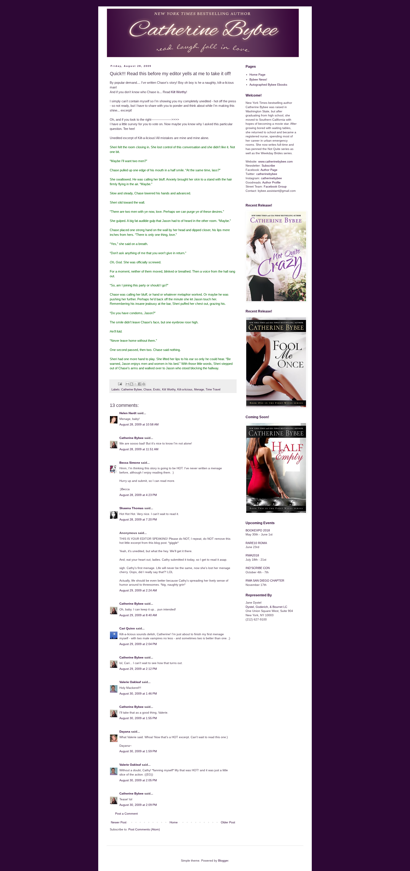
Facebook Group (275, 186)
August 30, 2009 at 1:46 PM (138, 693)
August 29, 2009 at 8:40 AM (138, 615)
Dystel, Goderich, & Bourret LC (266, 607)
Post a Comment (126, 813)
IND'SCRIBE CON (258, 568)
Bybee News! (258, 79)
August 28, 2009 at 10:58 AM (139, 424)
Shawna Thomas (131, 508)
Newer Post (118, 822)
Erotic (156, 389)
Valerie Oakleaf (130, 682)
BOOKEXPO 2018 (258, 530)
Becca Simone (129, 462)
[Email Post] (120, 383)
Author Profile (271, 182)
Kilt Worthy (178, 92)
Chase (147, 389)
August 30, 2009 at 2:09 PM (138, 804)
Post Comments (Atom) (144, 829)
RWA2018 (252, 555)
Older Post (228, 822)
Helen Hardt (127, 413)
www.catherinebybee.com (275, 161)
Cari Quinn (127, 628)
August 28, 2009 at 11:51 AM (138, 449)
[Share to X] (135, 384)
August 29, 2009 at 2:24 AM (138, 590)
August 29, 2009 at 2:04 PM (138, 644)
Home (174, 822)
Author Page (269, 170)
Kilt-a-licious (184, 389)
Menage (199, 389)
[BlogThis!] (131, 384)
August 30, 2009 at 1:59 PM (138, 751)
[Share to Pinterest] (144, 384)
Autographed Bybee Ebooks (268, 84)
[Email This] (127, 384)
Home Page (257, 74)
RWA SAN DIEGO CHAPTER (265, 580)
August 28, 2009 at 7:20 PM (138, 519)
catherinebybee (266, 174)
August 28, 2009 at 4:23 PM (138, 495)
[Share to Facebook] (140, 384)
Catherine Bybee (131, 389)
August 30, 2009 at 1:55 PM (138, 718)
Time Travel (213, 389)
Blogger (223, 860)
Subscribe (268, 165)
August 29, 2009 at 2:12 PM (138, 668)
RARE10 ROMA (256, 543)
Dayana (124, 731)
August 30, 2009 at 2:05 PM (138, 780)
